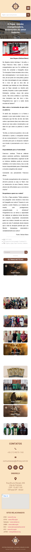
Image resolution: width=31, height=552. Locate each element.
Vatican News (24, 234)
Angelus (7, 243)
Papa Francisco (18, 243)
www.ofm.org (12, 517)
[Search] (28, 15)
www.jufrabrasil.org (15, 532)
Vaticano (25, 243)
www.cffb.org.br (13, 519)
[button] (28, 8)
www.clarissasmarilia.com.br (16, 527)
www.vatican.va (14, 522)
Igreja (12, 243)
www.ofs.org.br (12, 529)
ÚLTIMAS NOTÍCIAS (15, 259)
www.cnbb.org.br (13, 524)
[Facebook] (10, 467)
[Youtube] (21, 467)
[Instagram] (15, 467)
